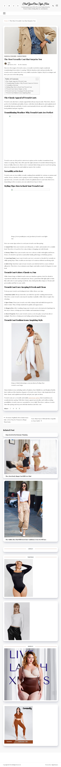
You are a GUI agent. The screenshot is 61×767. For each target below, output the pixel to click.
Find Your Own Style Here (35, 4)
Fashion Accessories (10, 56)
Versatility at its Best (12, 85)
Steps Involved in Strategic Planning (17, 435)
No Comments (23, 64)
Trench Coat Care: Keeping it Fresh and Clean (19, 91)
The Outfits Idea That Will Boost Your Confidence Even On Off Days (26, 539)
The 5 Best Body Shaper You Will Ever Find (18, 476)
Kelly (9, 62)
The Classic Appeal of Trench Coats (16, 81)
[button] (36, 79)
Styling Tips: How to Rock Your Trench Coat (19, 87)
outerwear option (34, 398)
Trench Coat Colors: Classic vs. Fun (16, 89)
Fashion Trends (21, 56)
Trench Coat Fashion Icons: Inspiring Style (18, 93)
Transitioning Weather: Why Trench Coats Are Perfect (22, 83)
